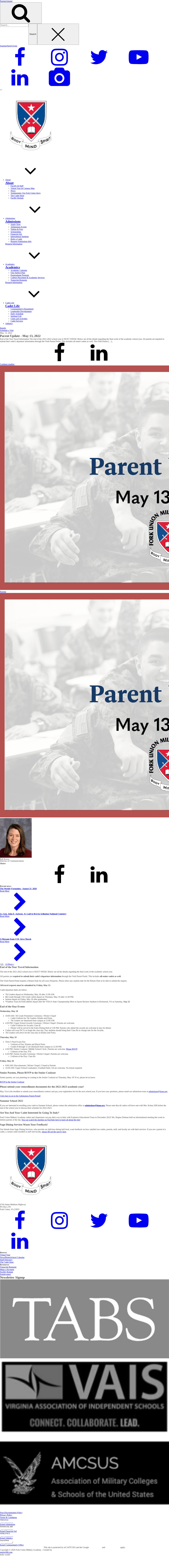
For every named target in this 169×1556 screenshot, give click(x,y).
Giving (14, 46)
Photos (8, 1257)
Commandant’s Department (22, 309)
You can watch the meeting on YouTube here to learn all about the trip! (51, 1120)
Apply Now (16, 224)
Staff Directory (6, 1260)
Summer (3, 46)
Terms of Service (113, 1547)
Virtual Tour (5, 1255)
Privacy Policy (6, 1515)
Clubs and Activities (19, 319)
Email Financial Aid (8, 1531)
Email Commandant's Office (12, 1545)
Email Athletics (6, 1538)
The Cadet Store (17, 195)
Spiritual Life (16, 316)
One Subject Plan (18, 273)
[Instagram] (59, 1230)
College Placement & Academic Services (28, 277)
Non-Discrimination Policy (11, 1513)
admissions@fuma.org (158, 1091)
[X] (20, 362)
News (13, 191)
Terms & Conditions (8, 1517)
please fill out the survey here (54, 1132)
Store (9, 46)
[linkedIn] (20, 87)
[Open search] (21, 13)
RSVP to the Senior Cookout (12, 1082)
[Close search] (58, 34)
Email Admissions (7, 1524)
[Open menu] (1, 89)
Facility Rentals (17, 198)
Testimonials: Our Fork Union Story (26, 193)
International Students (20, 236)
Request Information (13, 244)
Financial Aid (16, 234)
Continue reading (7, 364)
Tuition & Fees (17, 229)
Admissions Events (19, 227)
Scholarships (16, 232)
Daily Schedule (17, 314)
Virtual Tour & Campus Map (23, 188)
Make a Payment (7, 1269)
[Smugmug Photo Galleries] (59, 87)
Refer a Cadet (16, 239)
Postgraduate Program (20, 275)
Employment (5, 1274)
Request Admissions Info (21, 241)
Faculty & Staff (17, 186)
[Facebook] (20, 66)
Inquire (3, 328)
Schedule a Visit (6, 330)
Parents (3, 1)
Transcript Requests (19, 280)
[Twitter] (99, 66)
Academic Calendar (19, 270)
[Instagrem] (59, 66)
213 (6, 964)
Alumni (9, 1)
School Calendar (17, 1257)
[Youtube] (138, 66)
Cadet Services (17, 321)
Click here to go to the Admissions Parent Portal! (20, 1096)
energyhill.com (6, 1552)
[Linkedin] (99, 362)
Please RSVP (71, 1049)
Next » (11, 964)
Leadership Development (21, 311)
